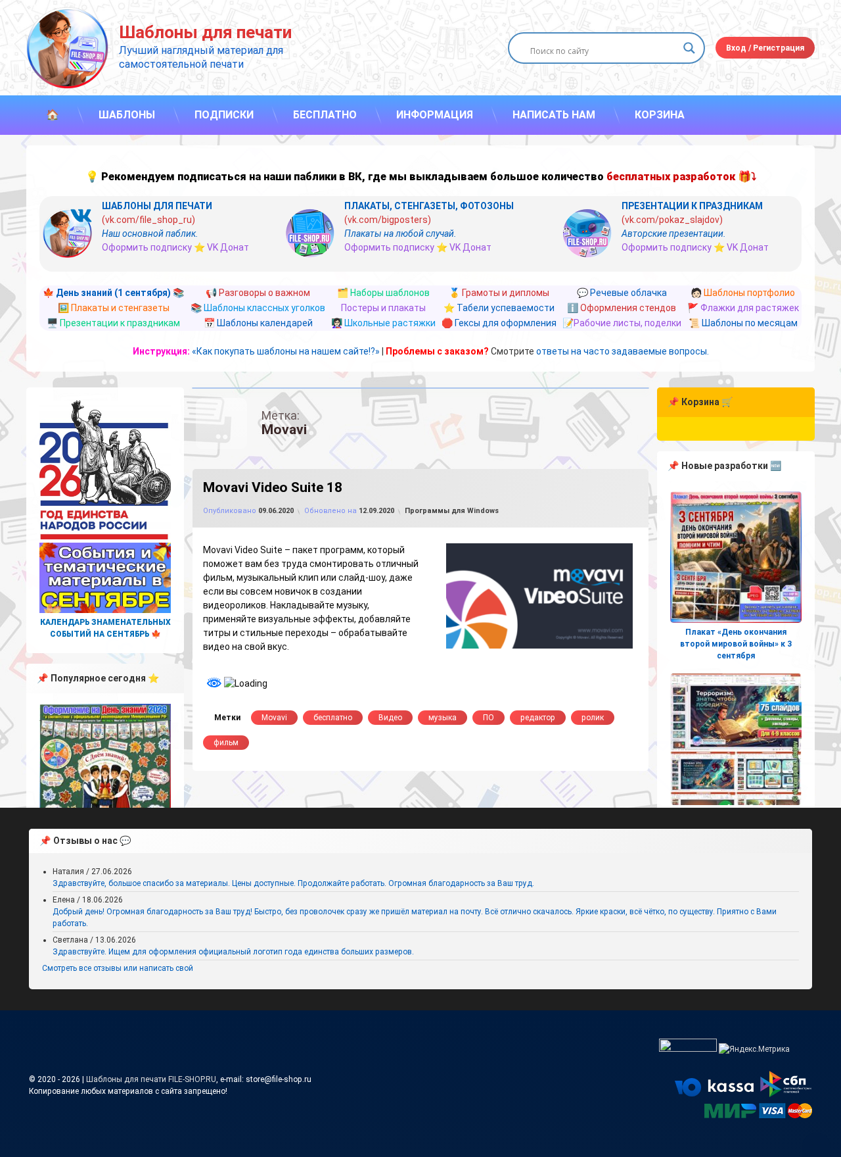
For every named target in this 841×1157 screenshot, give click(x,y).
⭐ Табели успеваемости (499, 308)
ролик (592, 717)
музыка (442, 717)
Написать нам (553, 115)
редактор (537, 717)
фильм (226, 742)
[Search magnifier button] (689, 48)
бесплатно (332, 717)
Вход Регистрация (765, 48)
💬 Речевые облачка (622, 292)
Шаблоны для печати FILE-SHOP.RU (151, 1079)
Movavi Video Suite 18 (272, 487)
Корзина (660, 115)
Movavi (274, 717)
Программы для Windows (452, 510)
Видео (390, 717)
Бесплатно (325, 115)
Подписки (224, 115)
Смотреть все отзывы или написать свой (117, 968)
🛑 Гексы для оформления (499, 323)
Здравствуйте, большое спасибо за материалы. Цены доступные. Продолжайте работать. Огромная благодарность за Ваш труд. (293, 883)
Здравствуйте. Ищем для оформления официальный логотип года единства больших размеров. (233, 951)
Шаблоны (127, 115)
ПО (488, 717)
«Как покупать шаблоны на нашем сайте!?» (286, 351)
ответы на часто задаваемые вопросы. (622, 351)
